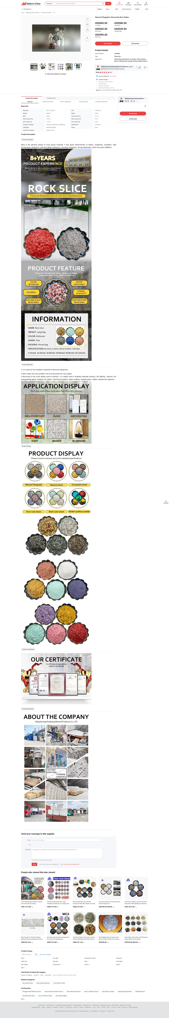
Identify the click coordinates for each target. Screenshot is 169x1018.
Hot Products (41, 1005)
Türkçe (118, 1007)
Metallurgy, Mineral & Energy (32, 12)
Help (116, 9)
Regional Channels (105, 1005)
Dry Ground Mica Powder (45, 996)
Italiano (76, 1007)
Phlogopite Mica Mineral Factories (32, 991)
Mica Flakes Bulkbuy (61, 996)
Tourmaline (119, 961)
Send (34, 864)
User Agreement (94, 1011)
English (43, 1007)
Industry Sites (96, 1005)
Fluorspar (55, 961)
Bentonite (118, 958)
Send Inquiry (108, 43)
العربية (93, 1007)
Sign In (98, 90)
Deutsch (81, 1007)
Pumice (86, 964)
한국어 (98, 1007)
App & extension (126, 9)
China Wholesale (77, 1005)
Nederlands (88, 1007)
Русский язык (68, 1007)
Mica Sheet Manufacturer (74, 991)
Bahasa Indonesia (133, 1007)
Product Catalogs (46, 954)
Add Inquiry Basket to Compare (56, 74)
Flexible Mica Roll (140, 991)
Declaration (102, 1011)
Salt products (56, 964)
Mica (54, 12)
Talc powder (24, 964)
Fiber (22, 958)
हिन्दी (108, 1007)
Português (55, 1007)
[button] (110, 101)
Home (22, 12)
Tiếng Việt (124, 1007)
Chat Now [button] (136, 43)
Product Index (115, 1005)
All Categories (27, 9)
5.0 (126, 101)
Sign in (146, 4)
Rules (146, 9)
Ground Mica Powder (59, 983)
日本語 (103, 1007)
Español (49, 1007)
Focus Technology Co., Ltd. (73, 1011)
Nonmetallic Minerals (46, 12)
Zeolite (118, 964)
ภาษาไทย (113, 1007)
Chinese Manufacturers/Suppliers (63, 1005)
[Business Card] (145, 106)
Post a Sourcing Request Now (70, 864)
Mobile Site (122, 1005)
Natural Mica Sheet (28, 983)
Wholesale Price (87, 1005)
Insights (129, 1005)
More (22, 999)
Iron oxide (55, 958)
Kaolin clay (24, 961)
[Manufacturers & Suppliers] (30, 3)
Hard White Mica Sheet (29, 996)
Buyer (107, 9)
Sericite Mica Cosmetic (108, 991)
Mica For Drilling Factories (91, 991)
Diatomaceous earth (90, 958)
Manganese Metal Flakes (125, 991)
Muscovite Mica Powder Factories (54, 991)
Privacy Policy (110, 1011)
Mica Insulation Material (43, 983)
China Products (50, 1005)
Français (62, 1007)
